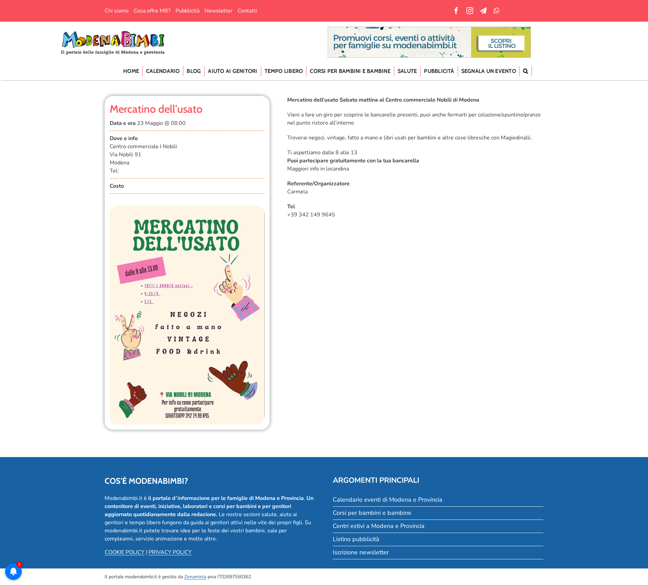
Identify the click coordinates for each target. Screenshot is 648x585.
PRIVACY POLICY (170, 552)
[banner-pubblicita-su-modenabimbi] (429, 29)
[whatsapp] (496, 10)
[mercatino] (187, 208)
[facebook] (456, 10)
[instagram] (469, 10)
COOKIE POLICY (124, 552)
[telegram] (483, 10)
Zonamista (195, 577)
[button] (526, 71)
